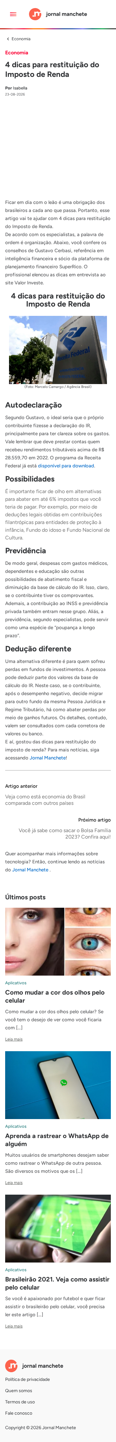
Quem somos (18, 1390)
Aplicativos (15, 982)
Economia (21, 38)
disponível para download (66, 466)
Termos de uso (20, 1402)
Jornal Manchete (48, 758)
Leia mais (14, 1039)
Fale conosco (18, 1413)
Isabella (16, 88)
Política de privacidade (27, 1379)
